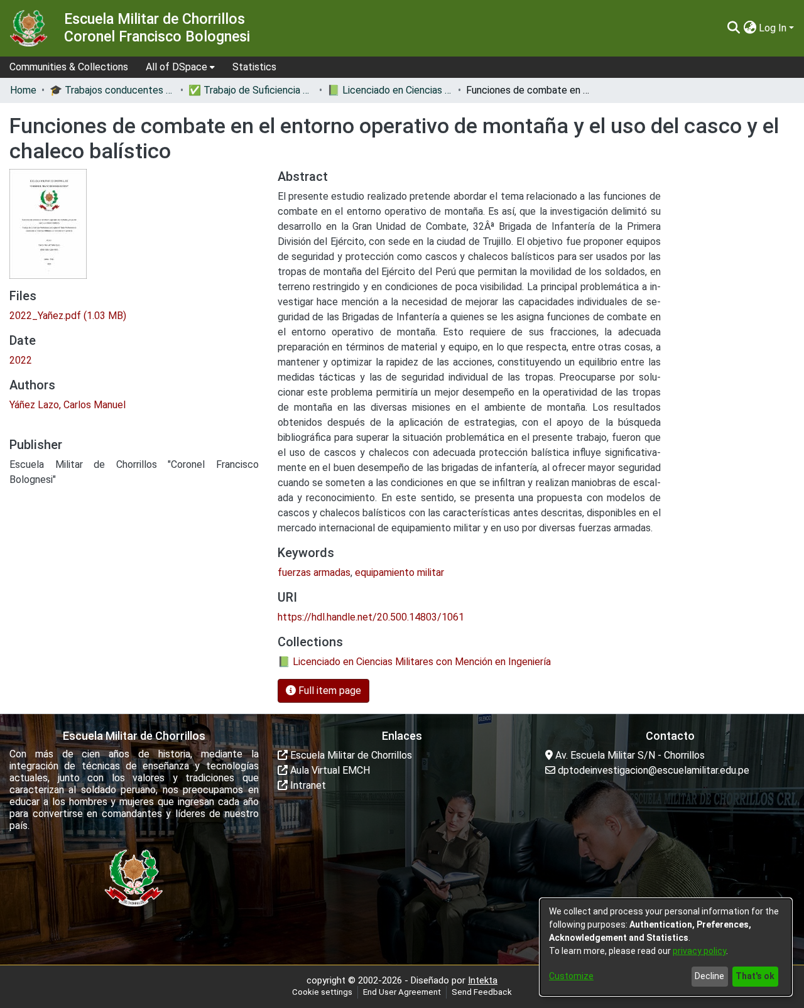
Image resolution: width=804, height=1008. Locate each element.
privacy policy (699, 951)
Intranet (307, 785)
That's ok (755, 976)
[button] (733, 28)
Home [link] (23, 90)
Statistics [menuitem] (254, 67)
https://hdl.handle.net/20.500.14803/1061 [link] (371, 617)
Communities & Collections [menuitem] (68, 67)
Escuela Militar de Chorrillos (350, 755)
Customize (571, 976)
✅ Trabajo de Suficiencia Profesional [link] (251, 90)
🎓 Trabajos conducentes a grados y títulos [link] (112, 90)
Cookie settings (322, 992)
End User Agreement (402, 992)
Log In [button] (774, 28)
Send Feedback (482, 992)
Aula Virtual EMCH (329, 770)
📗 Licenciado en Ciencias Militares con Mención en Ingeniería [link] (390, 90)
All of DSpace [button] (176, 67)
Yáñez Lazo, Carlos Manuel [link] (67, 405)
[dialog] (665, 947)
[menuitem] (180, 67)
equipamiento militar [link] (399, 572)
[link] (67, 316)
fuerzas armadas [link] (314, 572)
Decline (709, 976)
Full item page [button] (328, 690)
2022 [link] (20, 360)
